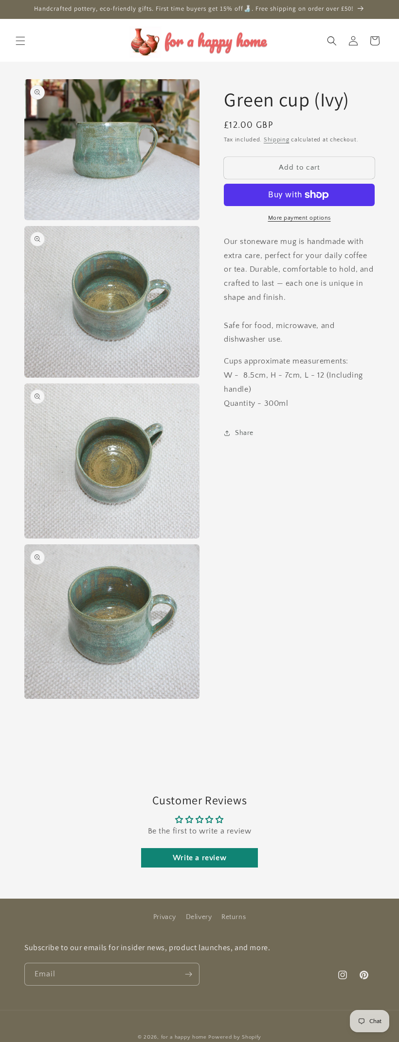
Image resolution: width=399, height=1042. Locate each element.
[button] (20, 41)
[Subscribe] (188, 974)
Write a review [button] (199, 857)
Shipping (277, 140)
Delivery (199, 917)
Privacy (164, 917)
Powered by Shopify (234, 1037)
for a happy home (184, 1037)
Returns (233, 917)
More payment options (299, 218)
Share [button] (244, 433)
